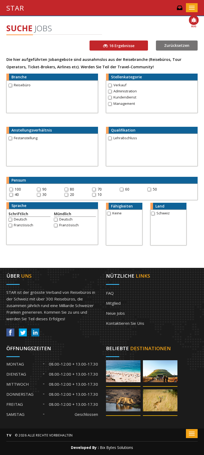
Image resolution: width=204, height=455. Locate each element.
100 (18, 189)
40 (17, 194)
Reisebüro (22, 85)
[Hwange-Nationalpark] (123, 402)
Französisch (23, 225)
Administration (125, 91)
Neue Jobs (115, 313)
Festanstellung (25, 138)
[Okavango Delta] (160, 402)
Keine (117, 213)
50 (155, 189)
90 (44, 189)
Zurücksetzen (176, 45)
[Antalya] (123, 373)
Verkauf (119, 85)
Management (124, 103)
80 (72, 189)
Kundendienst (124, 97)
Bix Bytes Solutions (116, 447)
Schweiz (163, 213)
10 (99, 194)
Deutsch (20, 219)
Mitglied (113, 303)
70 (99, 189)
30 (44, 194)
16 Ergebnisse (121, 45)
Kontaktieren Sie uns (125, 323)
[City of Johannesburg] (160, 373)
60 (127, 189)
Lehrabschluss (125, 138)
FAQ (110, 293)
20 (72, 194)
